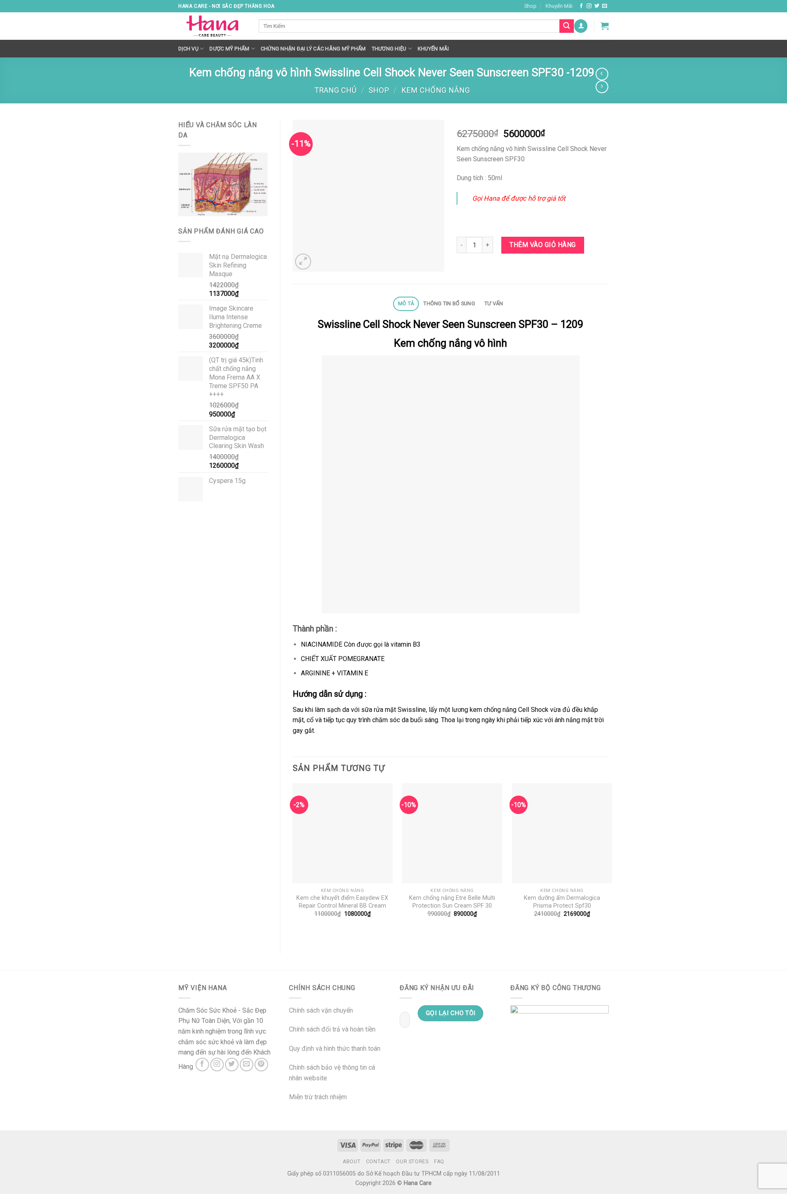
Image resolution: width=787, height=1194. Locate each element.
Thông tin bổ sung (449, 303)
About (351, 1161)
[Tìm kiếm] (566, 26)
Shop (530, 6)
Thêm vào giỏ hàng (542, 245)
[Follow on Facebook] (581, 6)
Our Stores (412, 1161)
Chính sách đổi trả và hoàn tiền (332, 1029)
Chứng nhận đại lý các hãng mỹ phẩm (313, 49)
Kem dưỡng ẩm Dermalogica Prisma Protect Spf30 (562, 901)
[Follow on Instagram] (589, 6)
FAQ (439, 1161)
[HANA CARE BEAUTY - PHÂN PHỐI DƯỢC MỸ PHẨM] (212, 26)
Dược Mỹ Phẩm (229, 49)
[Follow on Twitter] (596, 6)
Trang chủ (335, 90)
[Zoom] (303, 262)
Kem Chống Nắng (435, 90)
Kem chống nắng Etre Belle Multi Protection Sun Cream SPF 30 (452, 901)
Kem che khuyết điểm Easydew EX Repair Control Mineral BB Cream (342, 901)
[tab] (406, 304)
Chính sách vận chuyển (321, 1010)
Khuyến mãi (433, 49)
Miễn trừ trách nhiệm (318, 1097)
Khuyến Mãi (559, 6)
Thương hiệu (389, 49)
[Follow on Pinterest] (261, 1064)
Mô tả (406, 303)
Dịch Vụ (188, 49)
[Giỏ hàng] (604, 26)
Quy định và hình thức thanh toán (334, 1048)
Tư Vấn (493, 303)
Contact (378, 1161)
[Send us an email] (604, 6)
